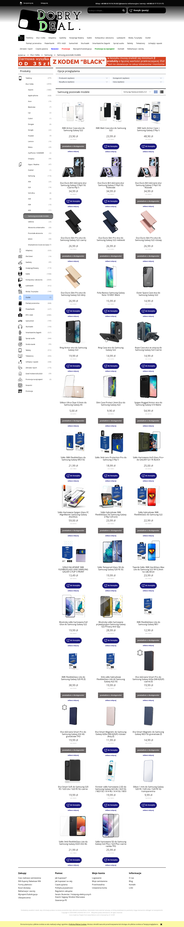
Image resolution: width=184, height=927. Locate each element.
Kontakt (132, 884)
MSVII (30, 239)
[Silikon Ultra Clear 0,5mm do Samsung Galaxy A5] (73, 386)
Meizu (30, 147)
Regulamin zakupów (63, 891)
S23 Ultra (31, 193)
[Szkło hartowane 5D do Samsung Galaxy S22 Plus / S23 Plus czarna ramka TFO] (111, 826)
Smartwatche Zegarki (33, 332)
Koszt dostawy (24, 888)
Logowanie (96, 878)
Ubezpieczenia (24, 897)
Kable (28, 274)
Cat (29, 113)
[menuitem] (29, 37)
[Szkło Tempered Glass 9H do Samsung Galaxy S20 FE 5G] (111, 551)
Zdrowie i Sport (31, 368)
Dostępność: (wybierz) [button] (121, 78)
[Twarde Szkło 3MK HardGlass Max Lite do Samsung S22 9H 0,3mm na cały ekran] (148, 551)
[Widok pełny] (161, 91)
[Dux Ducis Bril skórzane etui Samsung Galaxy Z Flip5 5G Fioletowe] (111, 167)
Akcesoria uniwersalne (36, 227)
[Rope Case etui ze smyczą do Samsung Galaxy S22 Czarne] (148, 332)
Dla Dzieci (29, 256)
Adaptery (29, 250)
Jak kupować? (61, 878)
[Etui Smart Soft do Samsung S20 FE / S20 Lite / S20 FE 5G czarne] (73, 771)
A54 (29, 181)
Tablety (28, 350)
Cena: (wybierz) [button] (118, 82)
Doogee (31, 124)
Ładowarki (29, 285)
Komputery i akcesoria (34, 280)
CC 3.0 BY (112, 915)
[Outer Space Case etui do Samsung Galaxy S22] (148, 277)
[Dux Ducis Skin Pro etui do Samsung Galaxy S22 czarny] (73, 222)
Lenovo (31, 141)
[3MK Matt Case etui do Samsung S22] (111, 112)
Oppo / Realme (33, 164)
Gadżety (29, 262)
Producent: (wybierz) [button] (66, 78)
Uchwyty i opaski (32, 362)
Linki (131, 888)
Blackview (31, 107)
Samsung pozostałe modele (38, 216)
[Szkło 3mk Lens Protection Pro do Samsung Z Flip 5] (111, 441)
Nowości (29, 385)
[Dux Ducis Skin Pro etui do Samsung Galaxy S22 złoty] (73, 277)
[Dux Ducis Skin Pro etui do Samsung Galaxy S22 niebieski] (111, 222)
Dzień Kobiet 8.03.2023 (34, 373)
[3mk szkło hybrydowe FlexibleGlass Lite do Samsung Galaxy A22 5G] (111, 661)
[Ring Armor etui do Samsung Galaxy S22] (73, 332)
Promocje (29, 391)
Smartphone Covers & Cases (38, 245)
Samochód (30, 321)
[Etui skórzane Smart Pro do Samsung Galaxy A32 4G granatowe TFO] (73, 716)
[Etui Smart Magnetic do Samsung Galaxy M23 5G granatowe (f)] (148, 716)
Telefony (29, 78)
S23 (29, 187)
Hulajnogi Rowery (32, 268)
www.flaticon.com (93, 915)
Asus (30, 101)
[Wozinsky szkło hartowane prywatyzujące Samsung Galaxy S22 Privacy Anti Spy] (111, 606)
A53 (29, 210)
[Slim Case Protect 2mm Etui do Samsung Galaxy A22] (111, 386)
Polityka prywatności (64, 888)
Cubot (30, 118)
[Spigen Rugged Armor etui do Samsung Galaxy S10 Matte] (148, 386)
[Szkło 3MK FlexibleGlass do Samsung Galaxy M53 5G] (73, 441)
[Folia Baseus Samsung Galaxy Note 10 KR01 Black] (111, 277)
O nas (131, 878)
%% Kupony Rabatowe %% (29, 881)
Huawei (31, 136)
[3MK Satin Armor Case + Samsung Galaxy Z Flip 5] (148, 112)
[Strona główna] (51, 20)
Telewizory (30, 356)
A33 (29, 199)
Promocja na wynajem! (34, 379)
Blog (131, 881)
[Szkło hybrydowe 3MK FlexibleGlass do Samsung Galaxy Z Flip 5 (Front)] (111, 496)
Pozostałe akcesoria (35, 233)
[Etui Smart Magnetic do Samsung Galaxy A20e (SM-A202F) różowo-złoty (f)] (111, 716)
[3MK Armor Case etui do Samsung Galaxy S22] (73, 112)
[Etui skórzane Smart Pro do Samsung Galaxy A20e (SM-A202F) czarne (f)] (148, 661)
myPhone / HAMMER (36, 153)
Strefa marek (30, 344)
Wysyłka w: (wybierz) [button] (66, 82)
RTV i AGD (29, 315)
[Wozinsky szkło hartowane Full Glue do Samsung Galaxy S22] (73, 606)
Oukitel (30, 170)
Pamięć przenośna (32, 303)
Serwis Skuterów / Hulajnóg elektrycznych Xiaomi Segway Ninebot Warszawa (73, 895)
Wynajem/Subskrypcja (27, 894)
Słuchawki (29, 326)
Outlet (28, 297)
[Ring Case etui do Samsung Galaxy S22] (111, 332)
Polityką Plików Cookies (77, 924)
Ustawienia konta (99, 888)
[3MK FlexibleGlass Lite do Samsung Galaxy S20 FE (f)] (73, 661)
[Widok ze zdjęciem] (155, 91)
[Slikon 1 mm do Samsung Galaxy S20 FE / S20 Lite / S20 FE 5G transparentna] (148, 771)
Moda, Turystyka (32, 291)
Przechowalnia (98, 884)
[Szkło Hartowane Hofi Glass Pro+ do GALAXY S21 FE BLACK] (148, 441)
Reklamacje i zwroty (26, 891)
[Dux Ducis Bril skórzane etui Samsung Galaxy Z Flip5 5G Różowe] (148, 167)
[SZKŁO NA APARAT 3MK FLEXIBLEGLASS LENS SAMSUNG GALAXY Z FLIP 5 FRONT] (73, 551)
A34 (29, 204)
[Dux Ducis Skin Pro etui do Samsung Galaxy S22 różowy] (148, 222)
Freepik (81, 915)
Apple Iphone (33, 95)
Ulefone (31, 222)
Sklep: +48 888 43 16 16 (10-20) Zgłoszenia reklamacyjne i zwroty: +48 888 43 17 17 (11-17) (130, 3)
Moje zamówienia (99, 881)
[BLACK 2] (92, 61)
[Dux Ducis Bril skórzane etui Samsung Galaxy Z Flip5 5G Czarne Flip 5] (73, 167)
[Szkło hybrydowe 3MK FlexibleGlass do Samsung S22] (148, 496)
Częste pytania (61, 884)
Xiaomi (30, 90)
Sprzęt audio (30, 338)
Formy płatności (25, 884)
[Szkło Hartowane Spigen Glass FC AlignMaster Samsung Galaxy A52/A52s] (73, 496)
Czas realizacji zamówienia (29, 878)
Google (30, 130)
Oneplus (31, 159)
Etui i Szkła (29, 84)
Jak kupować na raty (63, 881)
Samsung (31, 176)
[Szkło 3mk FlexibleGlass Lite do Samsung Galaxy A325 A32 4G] (73, 826)
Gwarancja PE (61, 900)
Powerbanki (30, 309)
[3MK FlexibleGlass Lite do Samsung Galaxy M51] (148, 606)
